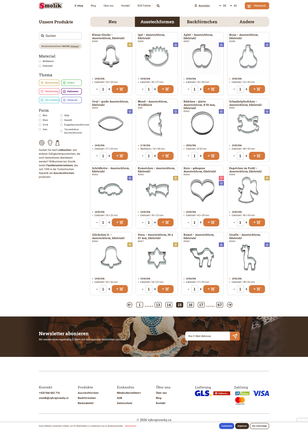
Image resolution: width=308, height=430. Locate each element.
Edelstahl (48, 66)
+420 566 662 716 (49, 392)
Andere (247, 21)
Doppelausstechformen (73, 124)
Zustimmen (226, 426)
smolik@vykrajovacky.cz (54, 398)
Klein (45, 120)
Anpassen (242, 426)
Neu (112, 21)
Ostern (70, 82)
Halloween (72, 91)
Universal (72, 100)
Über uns (109, 5)
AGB (119, 398)
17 (201, 304)
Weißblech (48, 61)
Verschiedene (52, 100)
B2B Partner (144, 5)
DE (224, 5)
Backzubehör (86, 403)
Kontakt (125, 5)
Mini (45, 115)
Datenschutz (124, 403)
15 (180, 304)
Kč (235, 5)
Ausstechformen (157, 21)
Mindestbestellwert (129, 392)
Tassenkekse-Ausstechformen (73, 131)
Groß (45, 124)
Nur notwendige (259, 426)
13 (158, 304)
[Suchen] (158, 5)
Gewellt (68, 120)
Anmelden (204, 5)
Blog (93, 5)
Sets (45, 129)
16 (190, 304)
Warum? (75, 46)
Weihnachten (52, 82)
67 (220, 304)
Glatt (66, 115)
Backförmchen (202, 21)
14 (169, 304)
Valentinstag (51, 91)
